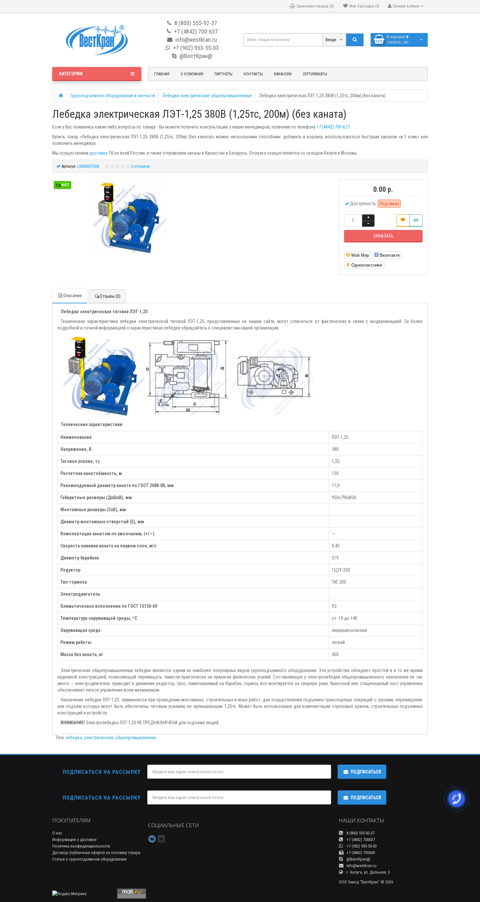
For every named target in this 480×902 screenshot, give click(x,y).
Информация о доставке (74, 839)
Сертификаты (315, 74)
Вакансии (283, 74)
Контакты (253, 74)
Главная (161, 74)
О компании (192, 74)
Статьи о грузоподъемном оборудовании (89, 859)
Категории (71, 73)
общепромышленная (135, 737)
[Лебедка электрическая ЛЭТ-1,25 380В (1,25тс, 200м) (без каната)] (128, 218)
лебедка (74, 737)
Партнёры (223, 74)
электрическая (98, 737)
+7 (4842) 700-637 (333, 127)
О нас (57, 833)
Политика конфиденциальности (81, 846)
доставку (98, 153)
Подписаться (366, 771)
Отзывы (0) (110, 296)
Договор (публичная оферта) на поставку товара (96, 852)
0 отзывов (140, 166)
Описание (72, 295)
